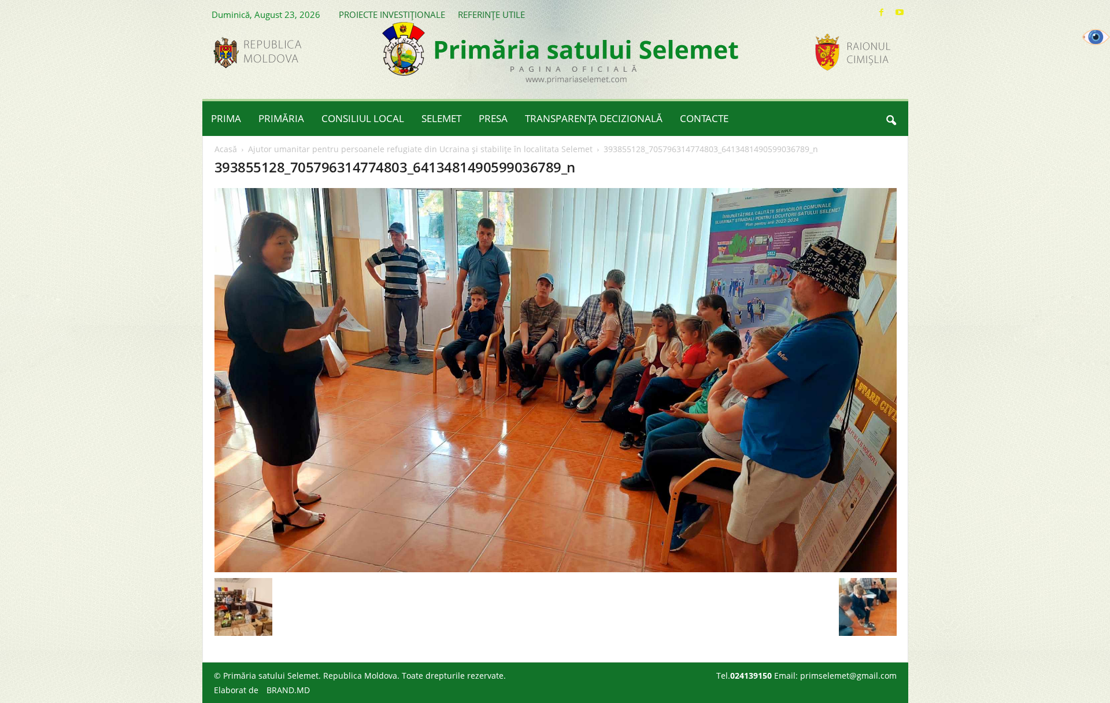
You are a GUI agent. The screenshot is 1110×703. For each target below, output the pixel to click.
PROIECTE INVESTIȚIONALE (392, 14)
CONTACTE (704, 118)
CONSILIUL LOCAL (362, 118)
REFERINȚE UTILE (491, 14)
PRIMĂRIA (281, 118)
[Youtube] (899, 12)
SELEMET (441, 118)
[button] (891, 118)
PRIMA (226, 118)
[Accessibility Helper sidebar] (1096, 37)
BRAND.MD (288, 689)
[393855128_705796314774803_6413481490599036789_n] (555, 380)
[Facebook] (882, 12)
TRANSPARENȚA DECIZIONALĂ (594, 118)
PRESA (493, 118)
